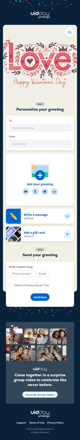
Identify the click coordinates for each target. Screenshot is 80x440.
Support (21, 422)
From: (12, 136)
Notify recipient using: (21, 266)
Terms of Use (36, 422)
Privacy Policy (55, 422)
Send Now (40, 297)
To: (10, 120)
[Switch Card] (69, 32)
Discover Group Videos (40, 394)
